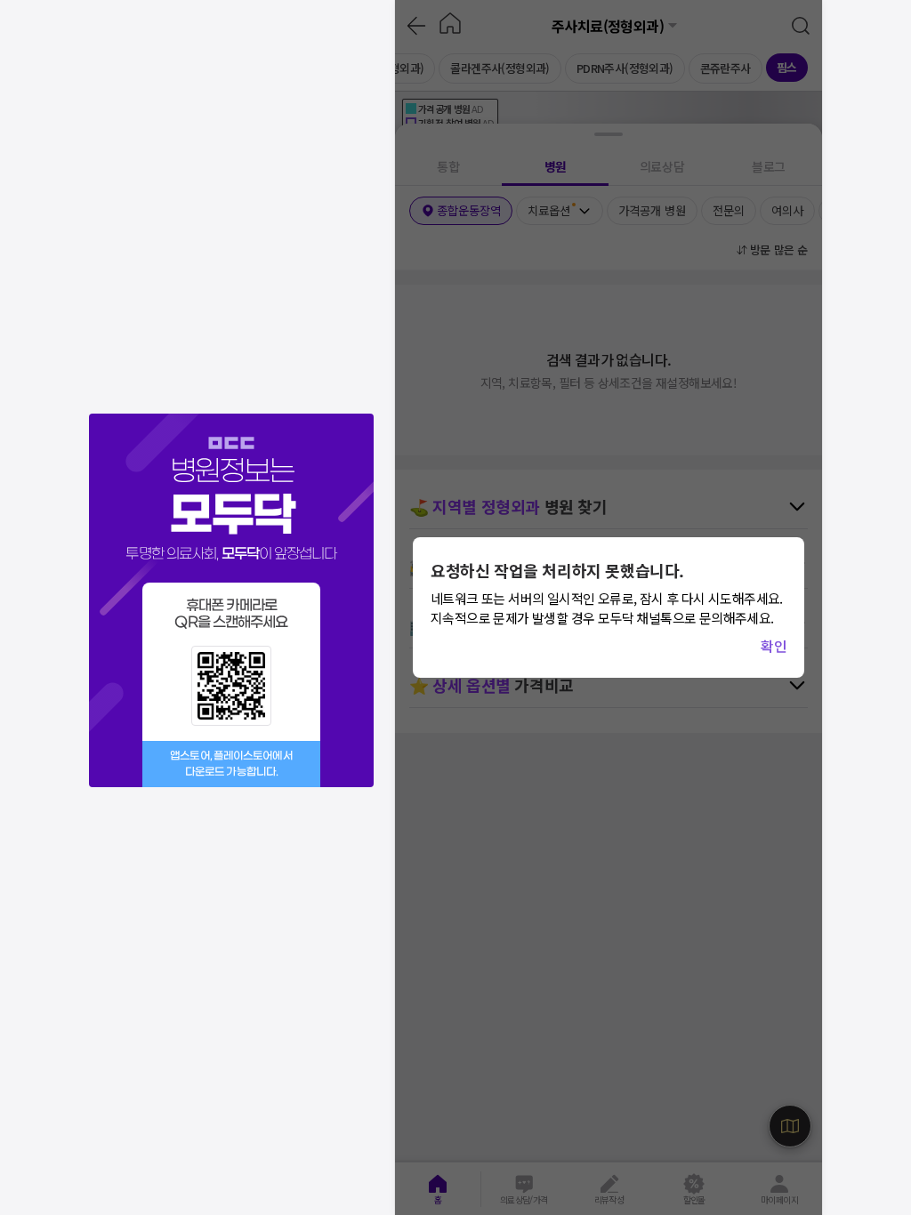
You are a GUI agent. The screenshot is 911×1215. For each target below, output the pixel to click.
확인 (773, 645)
